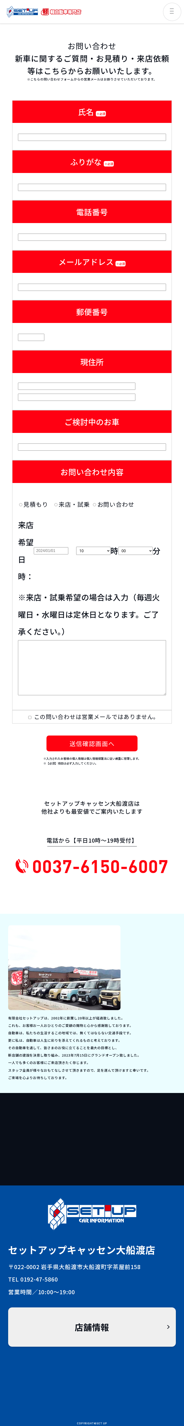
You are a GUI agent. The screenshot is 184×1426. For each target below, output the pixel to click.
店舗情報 (92, 1327)
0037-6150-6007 (100, 866)
